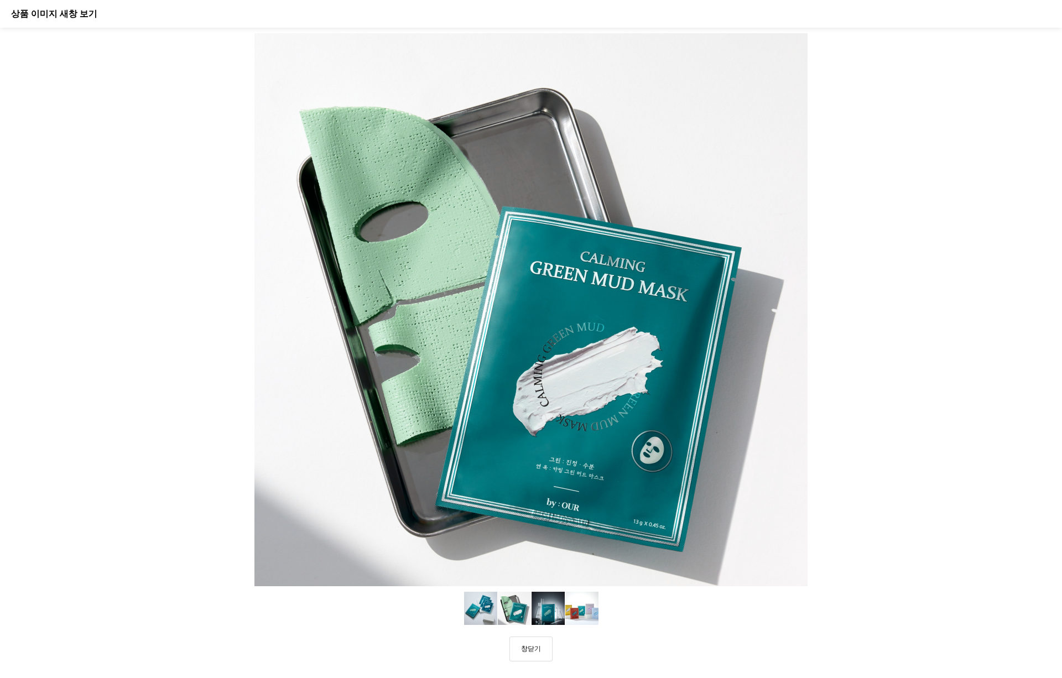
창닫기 (531, 649)
